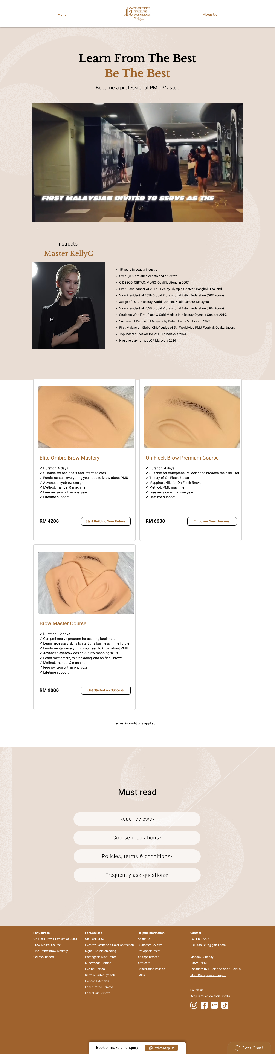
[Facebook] (204, 1005)
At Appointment (148, 957)
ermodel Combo (100, 963)
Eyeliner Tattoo (95, 969)
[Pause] (38, 216)
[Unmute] (45, 216)
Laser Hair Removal (98, 993)
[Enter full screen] (237, 216)
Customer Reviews (150, 945)
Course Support (43, 957)
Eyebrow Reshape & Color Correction (109, 945)
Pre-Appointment (149, 951)
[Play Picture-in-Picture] (229, 216)
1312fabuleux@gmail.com (208, 945)
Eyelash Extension (97, 981)
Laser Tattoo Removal (99, 987)
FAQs (141, 975)
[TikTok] (224, 1005)
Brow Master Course (47, 945)
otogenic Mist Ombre (102, 957)
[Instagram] (193, 1005)
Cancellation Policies (151, 969)
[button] (62, 14)
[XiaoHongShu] (214, 1005)
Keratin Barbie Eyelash (100, 975)
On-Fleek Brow (94, 939)
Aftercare (144, 963)
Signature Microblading (100, 951)
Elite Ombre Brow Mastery (50, 951)
